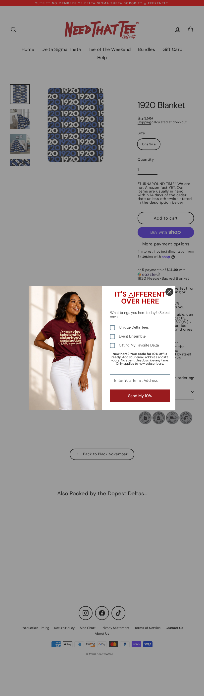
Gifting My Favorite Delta (139, 345)
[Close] (169, 292)
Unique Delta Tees (134, 327)
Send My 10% (140, 395)
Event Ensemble (132, 336)
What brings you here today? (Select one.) (140, 315)
